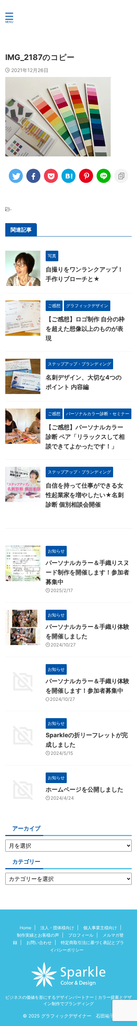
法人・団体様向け (57, 927)
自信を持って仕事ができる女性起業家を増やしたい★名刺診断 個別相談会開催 (85, 495)
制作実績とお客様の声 (38, 935)
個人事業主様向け (100, 927)
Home (25, 927)
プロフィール (80, 935)
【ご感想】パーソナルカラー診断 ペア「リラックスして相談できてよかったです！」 (85, 437)
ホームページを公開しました (84, 789)
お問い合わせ (39, 942)
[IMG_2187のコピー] (68, 176)
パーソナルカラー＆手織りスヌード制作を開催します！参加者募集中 (87, 572)
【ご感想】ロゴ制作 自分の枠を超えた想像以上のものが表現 (85, 329)
